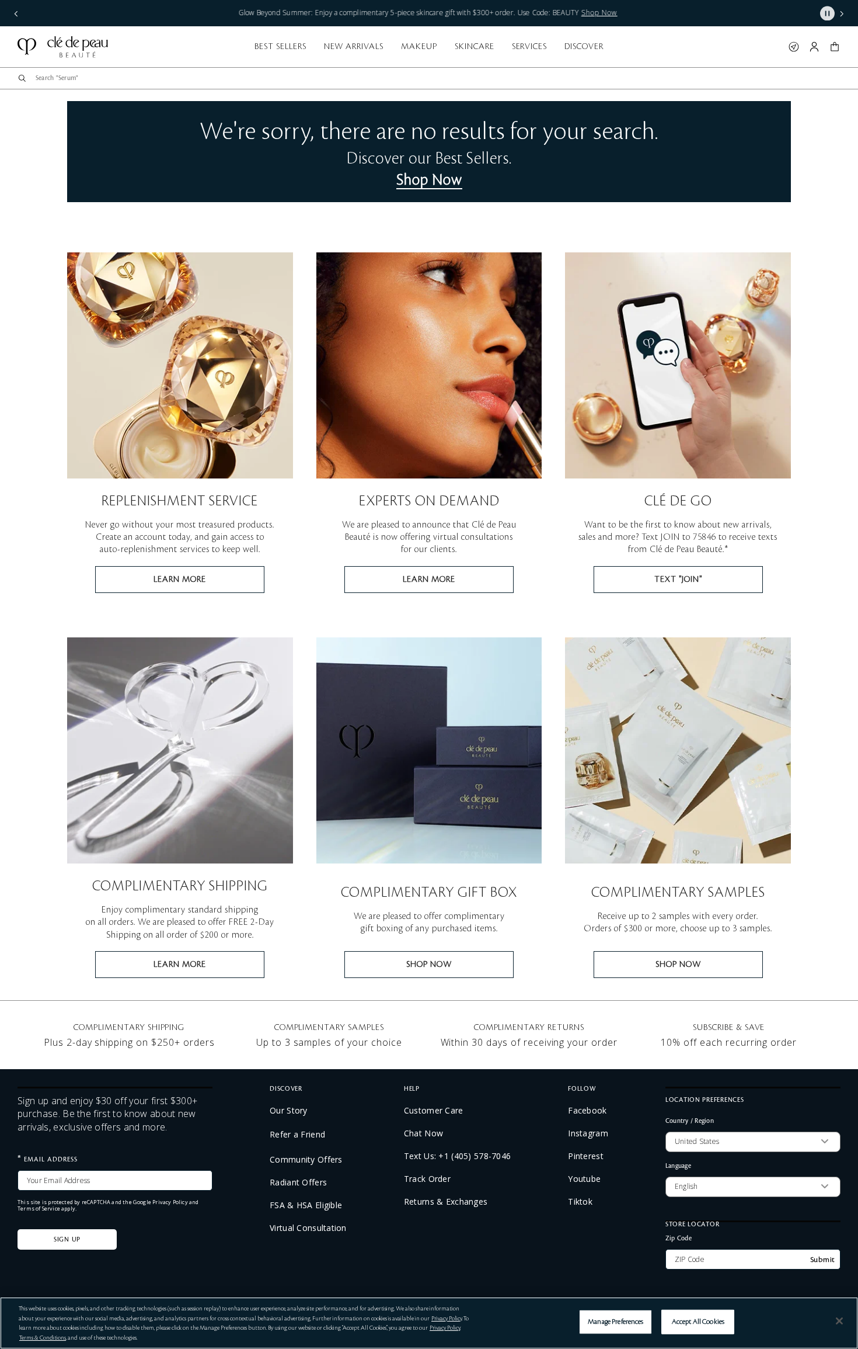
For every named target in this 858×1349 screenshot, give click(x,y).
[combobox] (434, 78)
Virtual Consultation (308, 1228)
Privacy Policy (170, 1202)
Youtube (584, 1179)
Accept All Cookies (698, 1322)
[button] (16, 13)
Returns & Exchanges (445, 1202)
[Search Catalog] (22, 78)
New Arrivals (354, 46)
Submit (823, 1260)
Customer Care (433, 1110)
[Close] (839, 1321)
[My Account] (814, 47)
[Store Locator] (794, 47)
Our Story (289, 1110)
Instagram (588, 1133)
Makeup (419, 46)
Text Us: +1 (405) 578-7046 (457, 1156)
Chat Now (423, 1133)
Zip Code (678, 1238)
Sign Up (67, 1239)
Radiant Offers (298, 1182)
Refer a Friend (297, 1134)
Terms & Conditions (42, 1337)
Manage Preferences (615, 1322)
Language (678, 1166)
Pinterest (586, 1156)
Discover (584, 46)
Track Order (427, 1179)
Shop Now (429, 180)
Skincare (474, 46)
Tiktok (580, 1202)
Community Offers (306, 1159)
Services (529, 46)
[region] (429, 1323)
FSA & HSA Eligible (306, 1205)
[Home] (63, 46)
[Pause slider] (827, 13)
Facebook (587, 1110)
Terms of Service (39, 1208)
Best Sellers (280, 46)
